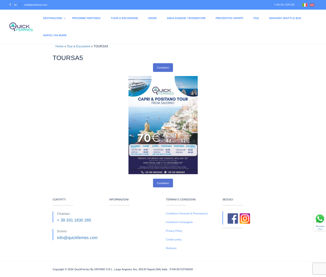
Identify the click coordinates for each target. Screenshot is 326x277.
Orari (152, 18)
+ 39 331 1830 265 (74, 220)
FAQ (256, 18)
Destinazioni (52, 18)
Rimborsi (171, 248)
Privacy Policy (174, 230)
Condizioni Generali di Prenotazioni (187, 213)
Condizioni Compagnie (179, 222)
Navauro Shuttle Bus (285, 18)
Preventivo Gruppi (229, 18)
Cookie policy (174, 239)
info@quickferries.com (35, 5)
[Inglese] (313, 4)
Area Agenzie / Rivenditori (186, 18)
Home (59, 46)
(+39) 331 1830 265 (284, 4)
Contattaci (163, 67)
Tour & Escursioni (124, 18)
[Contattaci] (163, 124)
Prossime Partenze (86, 18)
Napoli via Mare (55, 35)
